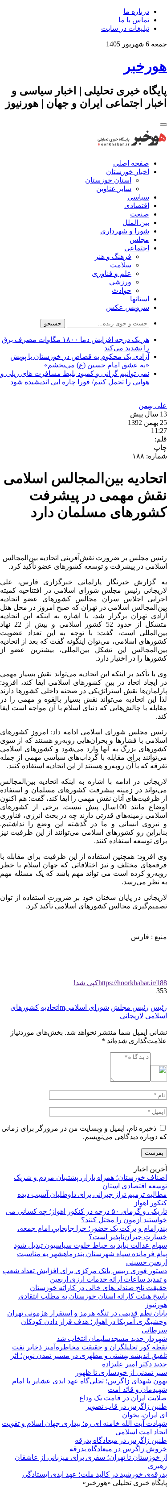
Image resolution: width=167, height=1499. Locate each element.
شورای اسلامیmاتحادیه (75, 1007)
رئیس (159, 1007)
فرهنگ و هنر (113, 256)
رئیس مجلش (130, 1007)
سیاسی (138, 197)
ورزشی (120, 282)
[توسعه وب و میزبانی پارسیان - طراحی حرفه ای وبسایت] (144, 1495)
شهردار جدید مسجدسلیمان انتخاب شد (112, 1338)
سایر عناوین (113, 188)
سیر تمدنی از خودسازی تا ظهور (121, 1372)
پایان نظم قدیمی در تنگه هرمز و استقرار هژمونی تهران (87, 1313)
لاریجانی (131, 1016)
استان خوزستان (108, 180)
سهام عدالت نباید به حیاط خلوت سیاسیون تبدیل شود (90, 1245)
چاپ (160, 447)
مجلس (139, 239)
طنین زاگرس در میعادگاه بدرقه (121, 1440)
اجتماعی (136, 248)
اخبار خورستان (127, 171)
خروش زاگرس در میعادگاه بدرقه (118, 1449)
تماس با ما (133, 20)
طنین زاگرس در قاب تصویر (126, 1406)
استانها (139, 299)
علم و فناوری (111, 273)
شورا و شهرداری (124, 231)
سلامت (120, 265)
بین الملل (135, 222)
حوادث (121, 290)
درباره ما (136, 11)
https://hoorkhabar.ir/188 (120, 983)
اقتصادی (136, 205)
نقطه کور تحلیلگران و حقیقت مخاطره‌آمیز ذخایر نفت (89, 1347)
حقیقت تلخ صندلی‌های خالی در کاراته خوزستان (98, 1287)
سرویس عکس (127, 307)
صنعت (139, 214)
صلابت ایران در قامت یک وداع (123, 1398)
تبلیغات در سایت (125, 28)
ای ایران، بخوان (144, 1415)
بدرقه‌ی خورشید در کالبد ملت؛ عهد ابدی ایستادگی (94, 1474)
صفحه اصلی (131, 163)
